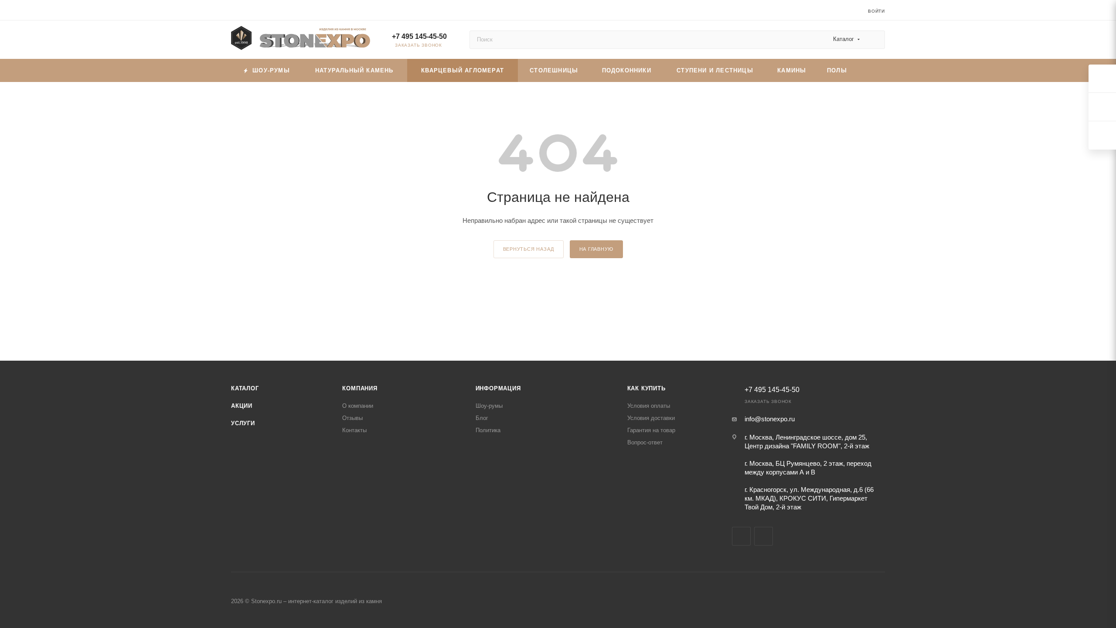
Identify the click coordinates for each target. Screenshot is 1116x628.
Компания (359, 388)
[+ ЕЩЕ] (871, 70)
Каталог (245, 388)
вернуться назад (528, 249)
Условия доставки (651, 418)
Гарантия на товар (651, 430)
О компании (357, 406)
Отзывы (352, 418)
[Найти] (874, 40)
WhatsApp (763, 536)
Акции (241, 406)
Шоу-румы (489, 406)
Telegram (741, 536)
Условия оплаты (648, 406)
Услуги (243, 423)
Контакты (354, 430)
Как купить (646, 388)
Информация (498, 388)
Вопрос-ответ (645, 442)
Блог (482, 418)
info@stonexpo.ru (770, 419)
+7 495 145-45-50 (419, 36)
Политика (488, 430)
